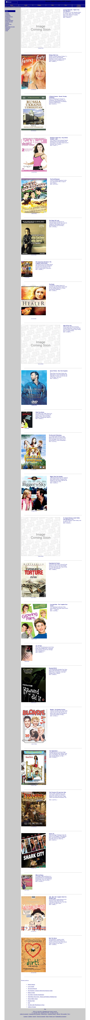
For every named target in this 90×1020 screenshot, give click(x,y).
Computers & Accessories (34, 1014)
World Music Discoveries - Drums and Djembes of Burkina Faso (42, 996)
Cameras (7, 13)
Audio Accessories (24, 1014)
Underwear (7, 28)
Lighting (30, 1016)
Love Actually (31, 986)
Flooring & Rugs (9, 16)
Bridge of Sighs (31, 992)
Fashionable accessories (60, 1016)
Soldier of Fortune (32, 1006)
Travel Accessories (41, 1016)
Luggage (7, 23)
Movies (7, 25)
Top (45, 1009)
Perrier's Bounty (31, 984)
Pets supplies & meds (10, 26)
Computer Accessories (7, 15)
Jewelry (34, 1016)
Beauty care (52, 1016)
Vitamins (7, 29)
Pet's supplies (64, 1014)
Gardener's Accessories (7, 18)
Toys (69, 1014)
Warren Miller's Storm (33, 998)
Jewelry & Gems (9, 21)
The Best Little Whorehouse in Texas (36, 1004)
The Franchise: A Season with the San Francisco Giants (40, 990)
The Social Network (32, 988)
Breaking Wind (31, 1000)
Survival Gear (8, 24)
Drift (29, 1002)
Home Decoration (9, 20)
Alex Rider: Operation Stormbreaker (36, 994)
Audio (6, 30)
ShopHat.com (46, 1011)
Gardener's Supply (52, 1014)
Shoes (47, 1016)
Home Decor (44, 1014)
